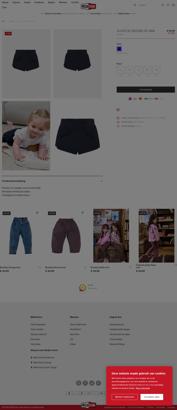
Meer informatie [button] (143, 388)
